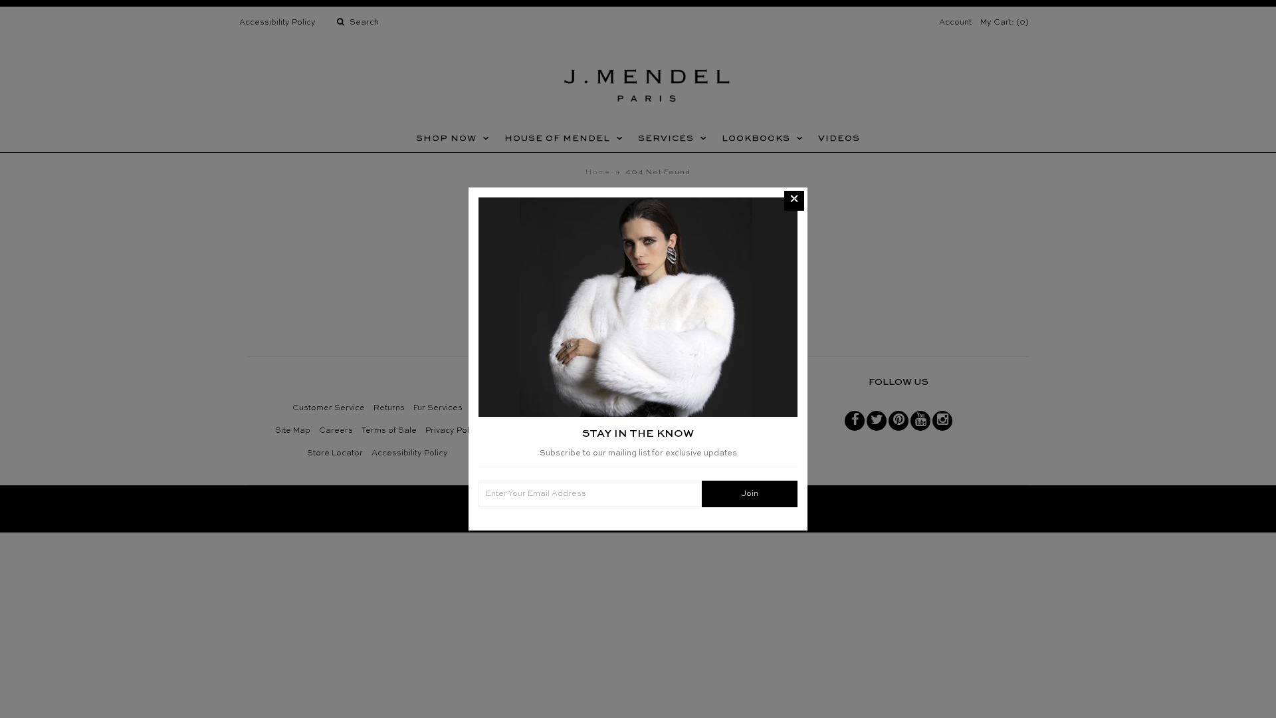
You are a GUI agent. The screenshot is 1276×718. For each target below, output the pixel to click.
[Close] (794, 201)
